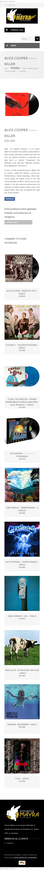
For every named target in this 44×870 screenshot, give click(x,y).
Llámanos (11, 5)
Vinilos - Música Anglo (30, 68)
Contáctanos (12, 222)
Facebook (10, 199)
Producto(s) (17, 30)
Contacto (9, 843)
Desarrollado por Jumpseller (25, 857)
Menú (13, 45)
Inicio (6, 68)
